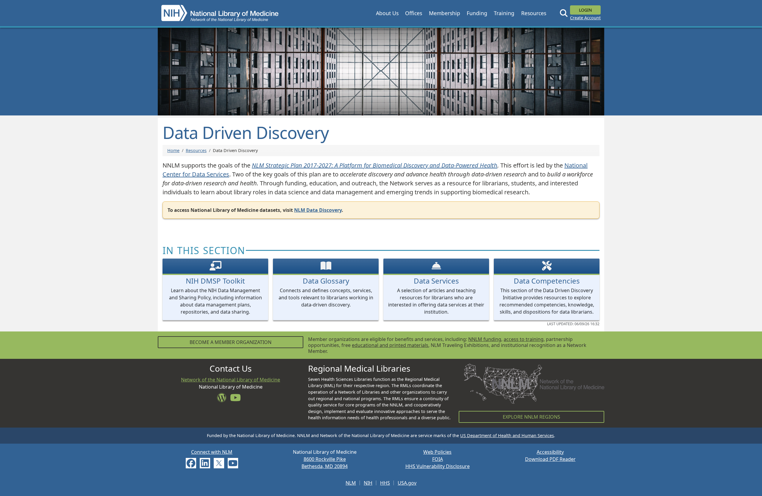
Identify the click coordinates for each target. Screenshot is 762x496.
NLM (351, 483)
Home (173, 150)
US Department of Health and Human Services (507, 435)
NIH (368, 483)
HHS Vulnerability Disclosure (437, 466)
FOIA (437, 459)
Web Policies (437, 452)
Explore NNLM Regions (531, 417)
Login (585, 10)
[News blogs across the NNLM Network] (223, 399)
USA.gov (407, 483)
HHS (385, 483)
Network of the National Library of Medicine (230, 379)
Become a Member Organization (230, 342)
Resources (196, 150)
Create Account (585, 18)
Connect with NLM (211, 452)
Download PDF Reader (550, 459)
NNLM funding (484, 339)
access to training (524, 339)
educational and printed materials (390, 345)
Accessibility (550, 452)
